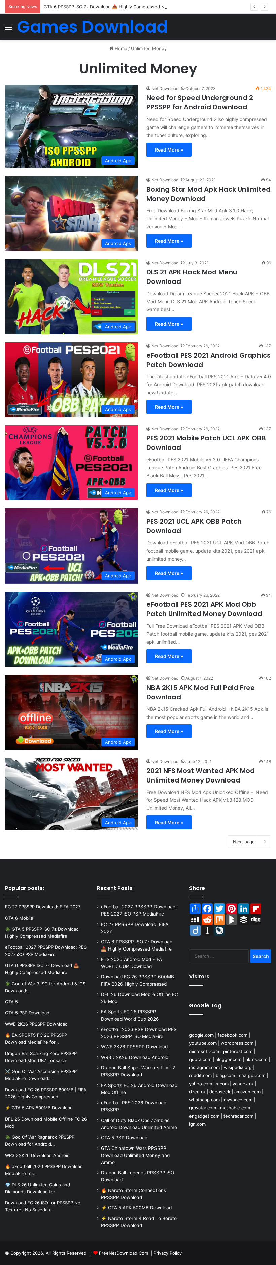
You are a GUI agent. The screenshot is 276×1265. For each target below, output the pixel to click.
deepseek (219, 1091)
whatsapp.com (204, 1099)
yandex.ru (243, 1083)
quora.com (200, 1059)
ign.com (197, 1124)
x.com (222, 1083)
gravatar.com (202, 1107)
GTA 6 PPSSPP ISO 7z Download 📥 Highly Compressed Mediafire (112, 6)
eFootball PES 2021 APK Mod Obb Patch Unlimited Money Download (204, 609)
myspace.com (238, 1099)
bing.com (225, 1075)
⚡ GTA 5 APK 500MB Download (136, 1207)
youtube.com (203, 1043)
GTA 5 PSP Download (124, 1137)
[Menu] (8, 29)
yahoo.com (200, 1083)
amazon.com (247, 1091)
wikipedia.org (238, 1067)
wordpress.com (237, 1043)
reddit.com (200, 1075)
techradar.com (238, 1116)
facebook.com (232, 1035)
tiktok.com (256, 1059)
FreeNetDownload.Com (123, 1253)
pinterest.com (237, 1051)
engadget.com (204, 1116)
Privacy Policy (167, 1253)
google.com (201, 1035)
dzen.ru (197, 1091)
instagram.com (204, 1067)
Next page (244, 841)
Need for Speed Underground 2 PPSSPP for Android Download (199, 102)
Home (120, 48)
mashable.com (235, 1107)
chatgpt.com (252, 1075)
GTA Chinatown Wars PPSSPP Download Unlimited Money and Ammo (135, 1155)
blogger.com (228, 1059)
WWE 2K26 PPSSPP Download (134, 1047)
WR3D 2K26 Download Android (134, 1057)
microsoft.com (204, 1051)
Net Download (164, 88)
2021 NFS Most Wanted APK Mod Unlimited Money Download (200, 775)
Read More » (169, 150)
